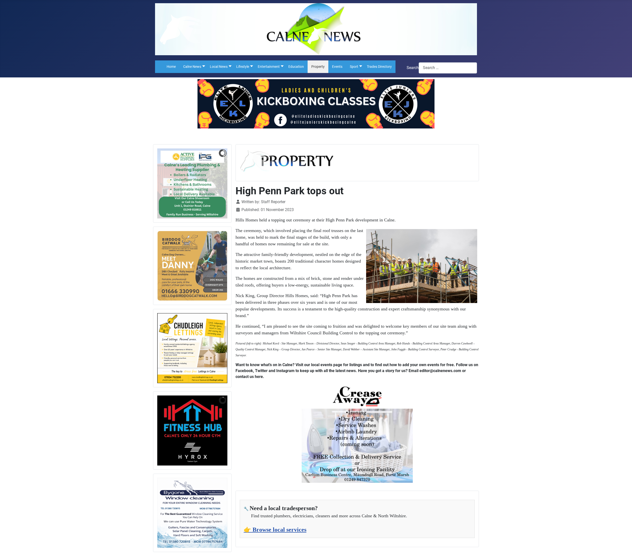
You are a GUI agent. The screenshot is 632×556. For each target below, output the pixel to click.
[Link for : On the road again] (192, 430)
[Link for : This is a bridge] (192, 183)
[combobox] (448, 67)
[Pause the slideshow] (212, 183)
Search (413, 67)
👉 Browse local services (275, 529)
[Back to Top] (623, 547)
